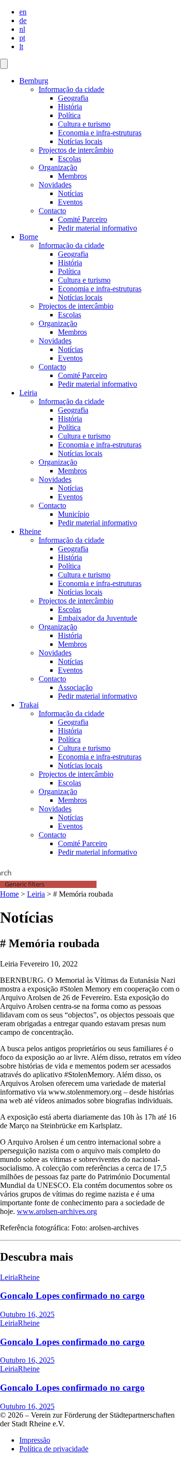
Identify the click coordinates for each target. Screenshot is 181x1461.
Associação (75, 687)
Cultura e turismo (84, 124)
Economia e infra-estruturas (99, 133)
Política (69, 115)
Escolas (69, 159)
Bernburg (33, 81)
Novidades (55, 185)
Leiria (28, 393)
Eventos (70, 202)
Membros (72, 176)
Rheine (30, 531)
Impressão (34, 1440)
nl (22, 29)
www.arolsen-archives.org (57, 1211)
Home (9, 894)
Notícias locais (80, 141)
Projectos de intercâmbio (76, 150)
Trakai (29, 705)
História (70, 107)
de (23, 20)
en (23, 12)
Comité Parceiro (82, 219)
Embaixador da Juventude (97, 618)
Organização (58, 167)
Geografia (73, 98)
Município (73, 514)
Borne (28, 237)
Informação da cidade (71, 89)
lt (21, 46)
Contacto (52, 211)
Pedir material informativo (97, 228)
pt (22, 38)
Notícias (70, 193)
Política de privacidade (53, 1449)
